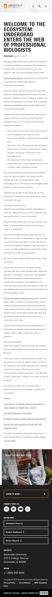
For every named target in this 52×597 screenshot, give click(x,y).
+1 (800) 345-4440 (14, 572)
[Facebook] (13, 509)
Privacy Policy (9, 583)
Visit (11, 467)
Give (10, 477)
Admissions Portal (13, 523)
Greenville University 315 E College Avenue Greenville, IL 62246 (16, 558)
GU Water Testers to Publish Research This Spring (25, 419)
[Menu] (45, 6)
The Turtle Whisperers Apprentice (18, 413)
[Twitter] (27, 509)
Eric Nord (38, 209)
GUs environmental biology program (19, 298)
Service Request (12, 541)
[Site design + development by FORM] (26, 593)
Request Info (22, 472)
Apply (12, 462)
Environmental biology (13, 78)
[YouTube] (20, 509)
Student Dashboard (14, 532)
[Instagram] (6, 509)
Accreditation (24, 583)
